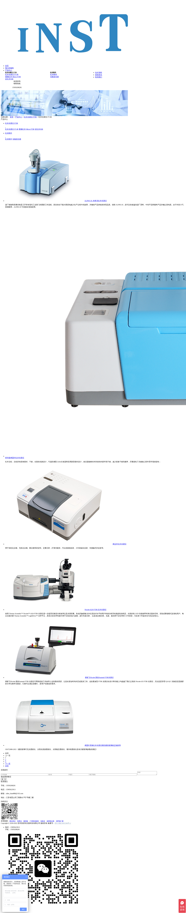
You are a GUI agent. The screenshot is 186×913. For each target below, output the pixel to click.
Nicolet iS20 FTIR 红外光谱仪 (95, 610)
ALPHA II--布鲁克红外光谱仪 (95, 201)
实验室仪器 (54, 77)
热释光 (19, 821)
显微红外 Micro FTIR (13, 77)
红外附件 (53, 72)
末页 (7, 766)
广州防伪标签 (34, 821)
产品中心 (8, 70)
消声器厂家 (60, 821)
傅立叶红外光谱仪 (119, 544)
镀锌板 (25, 821)
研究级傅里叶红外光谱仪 (14, 458)
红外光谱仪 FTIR (11, 72)
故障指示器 (50, 821)
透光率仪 (12, 821)
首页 (7, 66)
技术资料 (98, 72)
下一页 (7, 764)
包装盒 (42, 821)
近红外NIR (9, 79)
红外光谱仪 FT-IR (11, 74)
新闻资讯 (98, 75)
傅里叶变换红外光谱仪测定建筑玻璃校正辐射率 (103, 745)
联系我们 (98, 77)
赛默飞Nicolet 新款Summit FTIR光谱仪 (99, 677)
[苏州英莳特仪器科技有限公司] (73, 61)
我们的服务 (9, 68)
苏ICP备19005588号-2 (63, 823)
